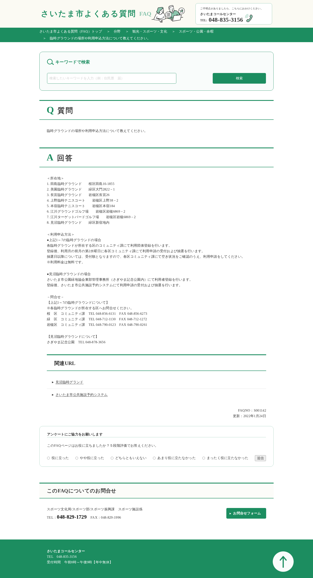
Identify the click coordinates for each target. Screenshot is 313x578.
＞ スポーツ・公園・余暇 (191, 31)
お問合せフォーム (247, 513)
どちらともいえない (130, 458)
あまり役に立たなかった (176, 458)
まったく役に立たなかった (227, 458)
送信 (260, 458)
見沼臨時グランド (69, 382)
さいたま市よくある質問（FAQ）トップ (70, 31)
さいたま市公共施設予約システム (82, 394)
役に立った (60, 458)
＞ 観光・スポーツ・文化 (144, 31)
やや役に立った (92, 458)
